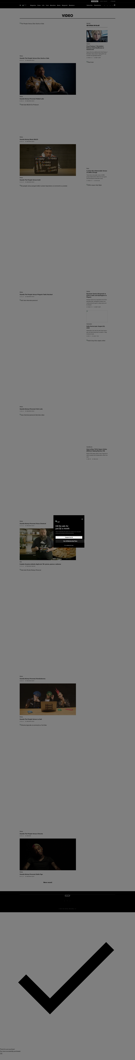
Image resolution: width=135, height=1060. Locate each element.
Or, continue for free (68, 545)
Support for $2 (69, 537)
